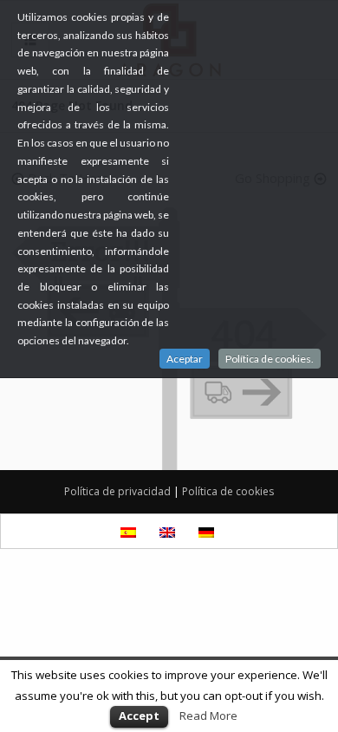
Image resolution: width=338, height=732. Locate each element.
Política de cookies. (269, 358)
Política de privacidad (117, 491)
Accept (139, 715)
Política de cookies (228, 491)
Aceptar (184, 358)
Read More (208, 715)
